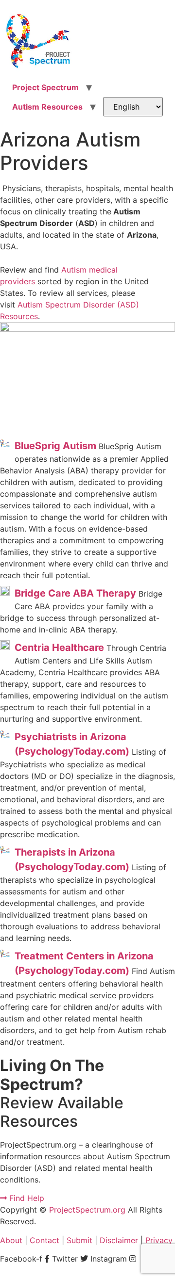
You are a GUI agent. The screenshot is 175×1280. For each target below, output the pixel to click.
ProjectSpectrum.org (87, 1210)
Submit (79, 1240)
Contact (44, 1240)
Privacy (159, 1240)
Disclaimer (119, 1240)
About (11, 1240)
